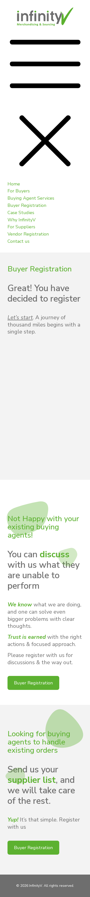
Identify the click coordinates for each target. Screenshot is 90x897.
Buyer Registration (33, 683)
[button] (45, 103)
